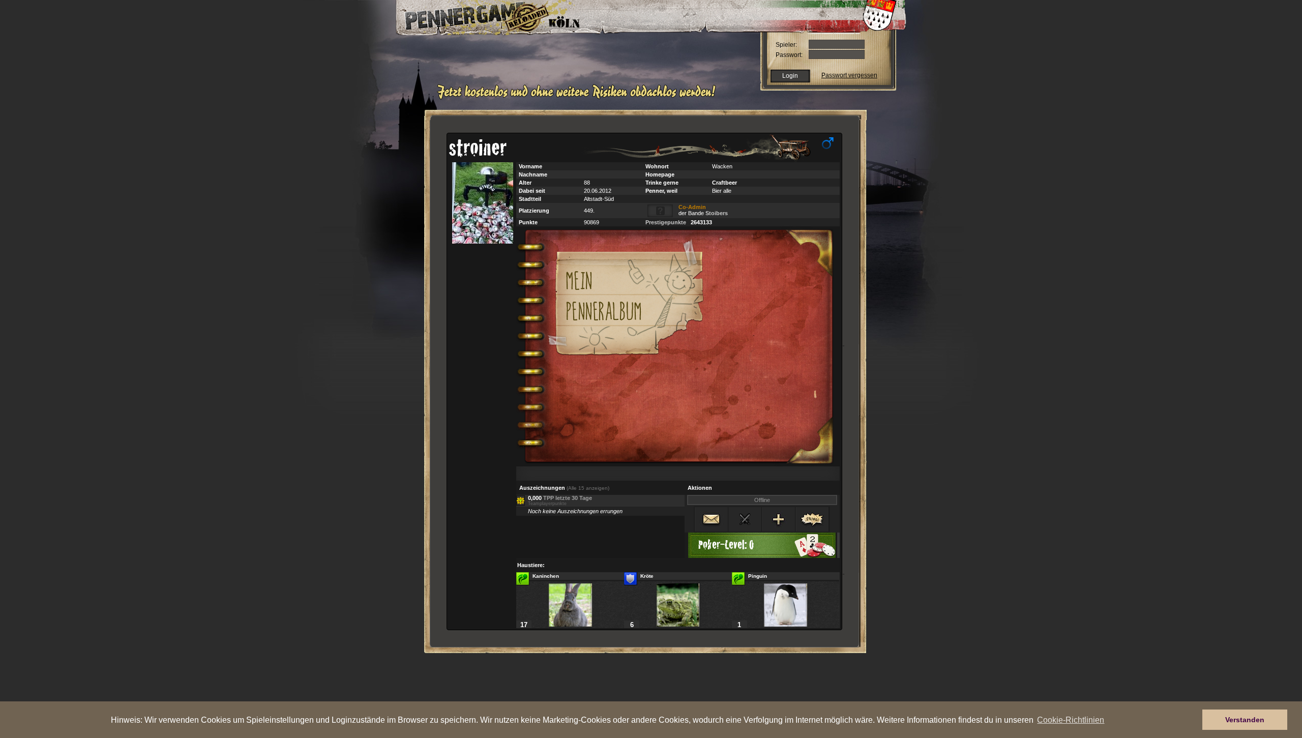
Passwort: (789, 54)
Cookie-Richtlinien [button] (1070, 719)
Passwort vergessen (849, 75)
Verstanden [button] (1244, 720)
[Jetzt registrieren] (579, 97)
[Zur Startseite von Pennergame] (467, 15)
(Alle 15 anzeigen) (588, 488)
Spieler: (786, 44)
